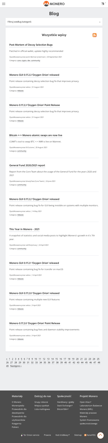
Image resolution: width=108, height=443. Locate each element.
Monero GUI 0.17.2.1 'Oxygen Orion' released (34, 263)
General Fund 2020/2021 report (27, 165)
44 (82, 362)
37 (53, 362)
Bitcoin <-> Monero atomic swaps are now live (35, 135)
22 (85, 358)
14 (52, 358)
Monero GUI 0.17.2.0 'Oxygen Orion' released (34, 293)
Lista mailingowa (42, 409)
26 (7, 362)
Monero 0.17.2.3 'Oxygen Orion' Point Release (34, 105)
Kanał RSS (91, 435)
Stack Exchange (64, 405)
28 (15, 362)
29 (20, 362)
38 (57, 362)
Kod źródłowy (62, 435)
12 (44, 358)
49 (7, 366)
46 (90, 362)
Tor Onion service (31, 435)
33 (36, 362)
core (19, 60)
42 (74, 362)
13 (48, 358)
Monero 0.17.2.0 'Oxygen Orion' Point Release (34, 323)
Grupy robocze (41, 402)
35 (45, 362)
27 (11, 362)
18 (69, 358)
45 (86, 362)
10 (36, 358)
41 (70, 362)
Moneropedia (18, 405)
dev (28, 60)
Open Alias (85, 402)
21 (81, 358)
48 (99, 362)
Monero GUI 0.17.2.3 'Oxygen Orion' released (34, 75)
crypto (24, 60)
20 (77, 358)
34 (41, 362)
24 (94, 358)
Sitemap (78, 435)
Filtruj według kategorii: (20, 22)
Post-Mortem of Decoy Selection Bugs (31, 45)
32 (32, 362)
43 (78, 362)
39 (61, 362)
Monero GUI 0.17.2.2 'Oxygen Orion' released (34, 199)
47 (95, 362)
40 (65, 362)
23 (90, 358)
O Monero (16, 402)
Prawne (47, 435)
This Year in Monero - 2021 (24, 229)
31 (28, 362)
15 (56, 358)
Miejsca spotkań (42, 405)
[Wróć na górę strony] (100, 435)
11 (40, 358)
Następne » (15, 366)
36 (49, 362)
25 (98, 358)
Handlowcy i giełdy (65, 402)
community (35, 60)
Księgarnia (16, 423)
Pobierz (15, 427)
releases (20, 90)
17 (65, 358)
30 (24, 362)
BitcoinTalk (62, 409)
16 (61, 358)
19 (73, 358)
